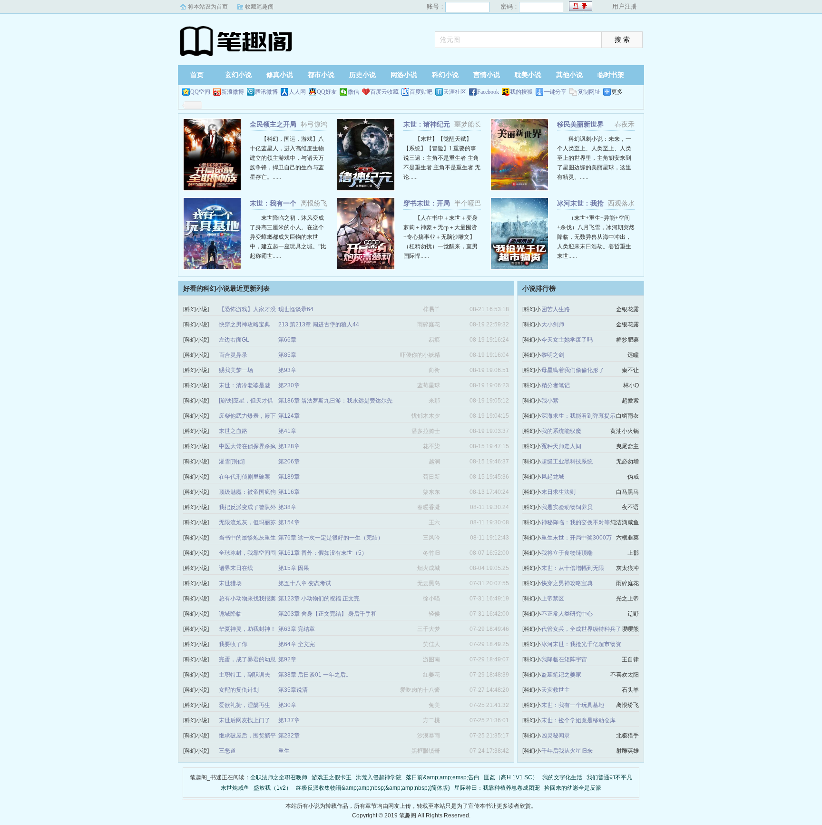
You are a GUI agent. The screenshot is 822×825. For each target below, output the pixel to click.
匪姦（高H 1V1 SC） (511, 777)
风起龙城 (552, 476)
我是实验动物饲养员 (567, 507)
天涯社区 (454, 91)
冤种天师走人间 (561, 446)
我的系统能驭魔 (561, 431)
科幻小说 (445, 75)
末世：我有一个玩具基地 (572, 705)
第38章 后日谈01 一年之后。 (315, 674)
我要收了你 (233, 644)
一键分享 (555, 91)
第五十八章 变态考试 (304, 583)
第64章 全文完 (296, 644)
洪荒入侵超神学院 (378, 777)
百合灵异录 (233, 355)
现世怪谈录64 (295, 309)
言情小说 (486, 75)
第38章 (287, 507)
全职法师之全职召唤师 (278, 777)
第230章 (289, 385)
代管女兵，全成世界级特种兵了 (581, 629)
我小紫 (549, 400)
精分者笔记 (555, 385)
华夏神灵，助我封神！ (247, 629)
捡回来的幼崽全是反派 (572, 788)
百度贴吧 (421, 91)
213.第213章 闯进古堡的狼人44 (318, 324)
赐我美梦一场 (236, 370)
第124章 (289, 415)
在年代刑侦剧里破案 (244, 476)
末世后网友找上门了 (244, 720)
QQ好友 (327, 91)
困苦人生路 (555, 309)
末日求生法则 (558, 492)
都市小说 (321, 75)
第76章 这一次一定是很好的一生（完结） (330, 537)
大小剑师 (552, 324)
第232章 (289, 735)
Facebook (488, 91)
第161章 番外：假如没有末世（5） (322, 553)
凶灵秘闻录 (555, 735)
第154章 (289, 522)
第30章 (287, 705)
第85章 (287, 355)
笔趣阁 (237, 40)
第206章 (289, 461)
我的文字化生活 (562, 777)
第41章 (287, 431)
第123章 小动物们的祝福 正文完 (319, 598)
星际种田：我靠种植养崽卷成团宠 (497, 788)
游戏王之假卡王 (332, 777)
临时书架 (610, 75)
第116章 (289, 492)
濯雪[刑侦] (232, 461)
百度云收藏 (384, 91)
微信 (353, 91)
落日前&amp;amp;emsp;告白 (443, 777)
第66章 (287, 339)
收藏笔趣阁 (259, 6)
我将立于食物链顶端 (567, 553)
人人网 (297, 91)
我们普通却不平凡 (609, 777)
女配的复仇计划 (239, 690)
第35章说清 (293, 690)
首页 (197, 75)
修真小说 (279, 75)
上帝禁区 (552, 598)
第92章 (287, 659)
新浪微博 (232, 91)
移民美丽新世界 (580, 124)
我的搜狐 (521, 91)
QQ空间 (200, 91)
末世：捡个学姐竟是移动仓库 (578, 720)
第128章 (289, 446)
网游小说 (404, 75)
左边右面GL (234, 339)
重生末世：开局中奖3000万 (576, 537)
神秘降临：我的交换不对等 (575, 522)
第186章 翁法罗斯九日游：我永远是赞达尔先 (335, 400)
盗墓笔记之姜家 (561, 674)
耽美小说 (528, 75)
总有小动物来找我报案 (247, 598)
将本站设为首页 (208, 6)
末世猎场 (230, 583)
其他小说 (569, 75)
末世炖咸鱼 (235, 788)
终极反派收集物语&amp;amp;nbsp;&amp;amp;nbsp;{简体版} (373, 788)
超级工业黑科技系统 (567, 461)
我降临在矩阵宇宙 (564, 659)
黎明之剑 (552, 355)
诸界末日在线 (236, 568)
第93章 (287, 370)
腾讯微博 (266, 91)
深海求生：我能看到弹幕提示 (578, 415)
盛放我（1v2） (273, 788)
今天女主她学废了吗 (567, 339)
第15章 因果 (293, 568)
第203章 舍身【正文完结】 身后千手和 (327, 613)
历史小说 (362, 75)
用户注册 (624, 6)
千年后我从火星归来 (567, 750)
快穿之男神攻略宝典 (244, 324)
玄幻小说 (238, 75)
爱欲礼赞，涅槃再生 (244, 705)
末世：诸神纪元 (426, 124)
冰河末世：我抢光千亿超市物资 (581, 644)
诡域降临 (230, 613)
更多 (617, 91)
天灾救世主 (555, 690)
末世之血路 (233, 431)
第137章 (289, 720)
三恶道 (227, 750)
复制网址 (588, 91)
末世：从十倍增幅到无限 (572, 568)
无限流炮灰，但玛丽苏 (247, 522)
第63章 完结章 (296, 629)
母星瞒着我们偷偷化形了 (572, 370)
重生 (284, 750)
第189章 (289, 476)
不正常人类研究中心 (567, 613)
